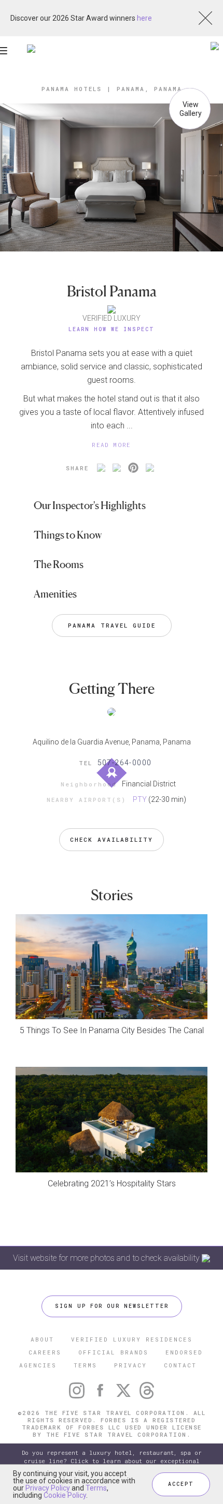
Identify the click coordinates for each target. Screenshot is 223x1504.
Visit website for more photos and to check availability (107, 1258)
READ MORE (111, 445)
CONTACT (180, 1365)
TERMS (85, 1365)
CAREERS (45, 1352)
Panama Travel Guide (112, 625)
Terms (96, 1488)
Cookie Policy (65, 1495)
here (144, 18)
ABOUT (42, 1339)
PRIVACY (130, 1365)
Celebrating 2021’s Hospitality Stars (112, 1183)
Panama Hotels (71, 89)
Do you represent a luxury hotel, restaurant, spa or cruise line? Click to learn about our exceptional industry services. (112, 1461)
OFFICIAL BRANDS (113, 1352)
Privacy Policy (47, 1488)
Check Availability (111, 839)
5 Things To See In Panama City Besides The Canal (112, 1030)
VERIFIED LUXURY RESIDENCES (131, 1339)
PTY (140, 799)
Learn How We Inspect (111, 329)
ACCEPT (181, 1484)
